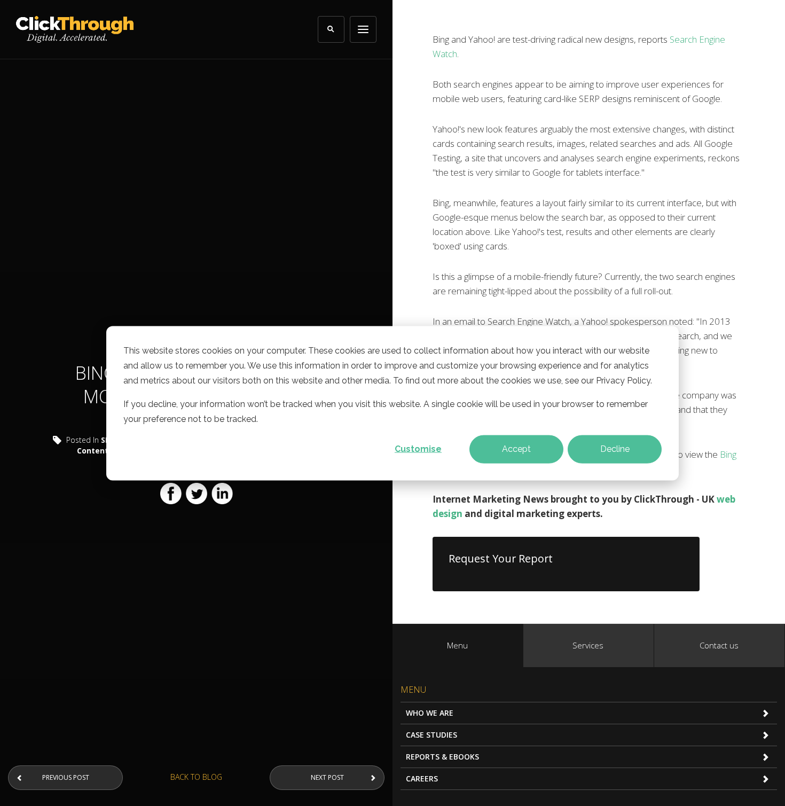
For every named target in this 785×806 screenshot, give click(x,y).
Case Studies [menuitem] (431, 735)
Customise (418, 448)
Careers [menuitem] (422, 778)
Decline (615, 448)
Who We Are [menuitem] (429, 713)
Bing (728, 454)
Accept (516, 448)
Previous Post (65, 777)
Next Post (327, 777)
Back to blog (196, 777)
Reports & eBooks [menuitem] (442, 757)
